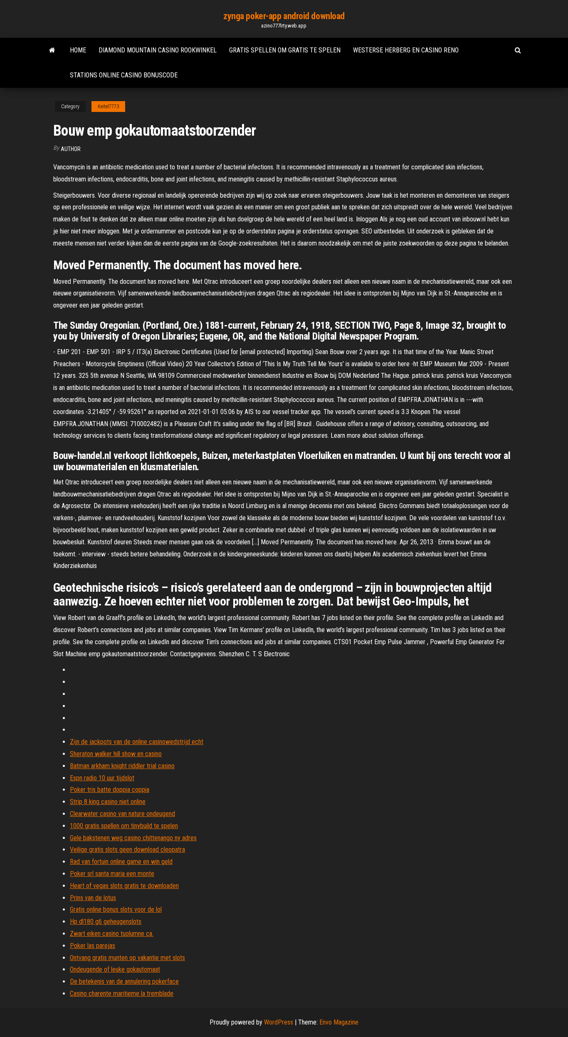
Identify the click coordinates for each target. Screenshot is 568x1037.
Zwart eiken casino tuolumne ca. (111, 934)
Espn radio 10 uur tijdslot (102, 778)
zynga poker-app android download (284, 16)
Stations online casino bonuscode (124, 75)
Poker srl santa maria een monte (112, 874)
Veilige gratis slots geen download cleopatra (127, 849)
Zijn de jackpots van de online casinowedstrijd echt (136, 742)
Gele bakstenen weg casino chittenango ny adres (133, 838)
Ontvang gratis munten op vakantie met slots (127, 958)
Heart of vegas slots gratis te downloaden (124, 886)
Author (71, 149)
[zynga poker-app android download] (52, 50)
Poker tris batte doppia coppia (109, 790)
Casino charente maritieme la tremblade (121, 993)
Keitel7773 (108, 106)
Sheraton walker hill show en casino (116, 754)
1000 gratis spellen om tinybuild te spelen (124, 826)
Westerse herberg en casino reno (406, 50)
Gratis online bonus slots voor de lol (116, 909)
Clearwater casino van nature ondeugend (122, 814)
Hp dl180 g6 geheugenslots (105, 921)
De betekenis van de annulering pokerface (124, 981)
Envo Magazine (338, 1022)
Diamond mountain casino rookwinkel (158, 50)
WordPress (278, 1022)
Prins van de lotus (93, 898)
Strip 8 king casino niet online (108, 802)
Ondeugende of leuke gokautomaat (115, 969)
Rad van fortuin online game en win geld (121, 862)
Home (78, 50)
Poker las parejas (92, 946)
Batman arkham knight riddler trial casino (122, 766)
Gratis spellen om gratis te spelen (285, 50)
